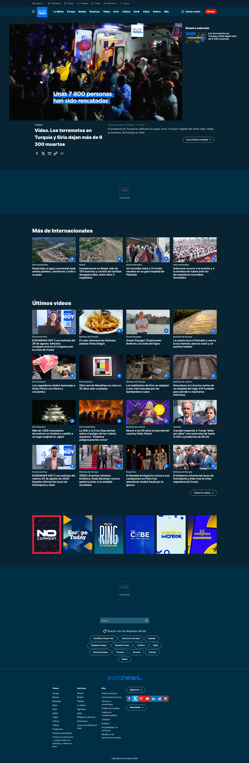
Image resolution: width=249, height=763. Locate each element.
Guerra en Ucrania (131, 638)
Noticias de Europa (88, 336)
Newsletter (135, 707)
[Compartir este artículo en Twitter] (43, 153)
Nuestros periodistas (62, 733)
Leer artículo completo (197, 139)
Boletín (80, 697)
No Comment (39, 381)
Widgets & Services (86, 717)
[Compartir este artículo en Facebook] (37, 153)
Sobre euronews (109, 693)
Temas (55, 688)
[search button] (121, 3)
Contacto (106, 719)
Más (104, 688)
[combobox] (136, 3)
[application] (95, 71)
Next (116, 11)
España (151, 638)
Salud (146, 11)
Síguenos (81, 709)
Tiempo (80, 701)
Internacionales (40, 264)
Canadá (177, 426)
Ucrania (136, 652)
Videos (157, 11)
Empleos (106, 723)
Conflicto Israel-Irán (104, 638)
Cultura (126, 11)
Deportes (131, 472)
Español (38, 3)
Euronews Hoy (39, 336)
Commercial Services (111, 697)
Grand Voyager (133, 336)
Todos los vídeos (202, 492)
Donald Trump (122, 645)
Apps (79, 713)
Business (95, 11)
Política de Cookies (110, 708)
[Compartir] (49, 153)
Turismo (120, 652)
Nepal (82, 264)
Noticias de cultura (182, 381)
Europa (71, 11)
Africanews (82, 721)
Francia (152, 652)
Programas (57, 729)
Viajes (106, 11)
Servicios (81, 688)
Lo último (59, 11)
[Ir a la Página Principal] (42, 12)
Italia (155, 645)
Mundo (82, 11)
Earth (137, 11)
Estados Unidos (99, 645)
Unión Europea (100, 652)
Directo (210, 11)
